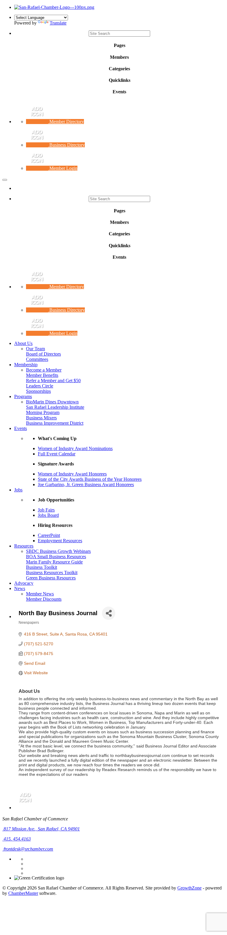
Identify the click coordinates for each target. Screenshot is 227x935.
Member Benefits (42, 375)
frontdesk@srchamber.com (27, 848)
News (19, 588)
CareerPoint (49, 535)
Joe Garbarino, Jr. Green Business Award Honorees (86, 484)
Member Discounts (43, 599)
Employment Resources (60, 540)
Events (20, 428)
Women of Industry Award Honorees (72, 473)
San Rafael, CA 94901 (42, 828)
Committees (37, 359)
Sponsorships (38, 391)
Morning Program (42, 412)
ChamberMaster (23, 893)
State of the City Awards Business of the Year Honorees (90, 479)
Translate (58, 22)
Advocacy (23, 583)
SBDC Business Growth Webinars (58, 551)
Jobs (18, 489)
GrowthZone (189, 887)
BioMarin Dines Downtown (52, 401)
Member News (40, 593)
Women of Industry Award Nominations (75, 448)
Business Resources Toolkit (51, 572)
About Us (23, 343)
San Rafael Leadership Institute (55, 407)
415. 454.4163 (16, 838)
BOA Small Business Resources (56, 556)
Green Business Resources (51, 577)
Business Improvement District (54, 423)
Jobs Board (48, 515)
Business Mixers (41, 417)
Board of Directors (43, 353)
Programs (23, 396)
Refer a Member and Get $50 (53, 380)
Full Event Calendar (56, 453)
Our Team (35, 348)
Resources (23, 545)
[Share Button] (108, 613)
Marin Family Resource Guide (54, 561)
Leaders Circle (39, 385)
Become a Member (43, 369)
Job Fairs (46, 509)
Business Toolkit (41, 567)
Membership (26, 364)
